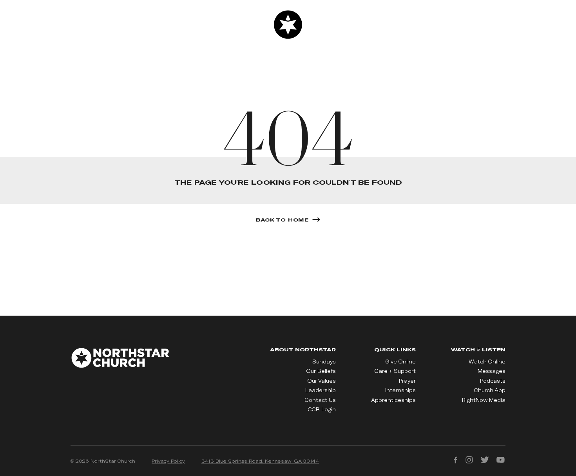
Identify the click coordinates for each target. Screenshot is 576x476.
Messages (491, 371)
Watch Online (487, 361)
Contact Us (320, 400)
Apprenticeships (393, 400)
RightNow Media (483, 400)
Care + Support (395, 371)
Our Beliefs (321, 371)
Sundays (324, 361)
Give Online (401, 361)
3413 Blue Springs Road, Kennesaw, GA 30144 (260, 460)
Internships (400, 390)
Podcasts (492, 381)
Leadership (320, 390)
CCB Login (322, 409)
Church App (489, 390)
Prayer (407, 381)
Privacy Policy (168, 460)
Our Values (322, 381)
